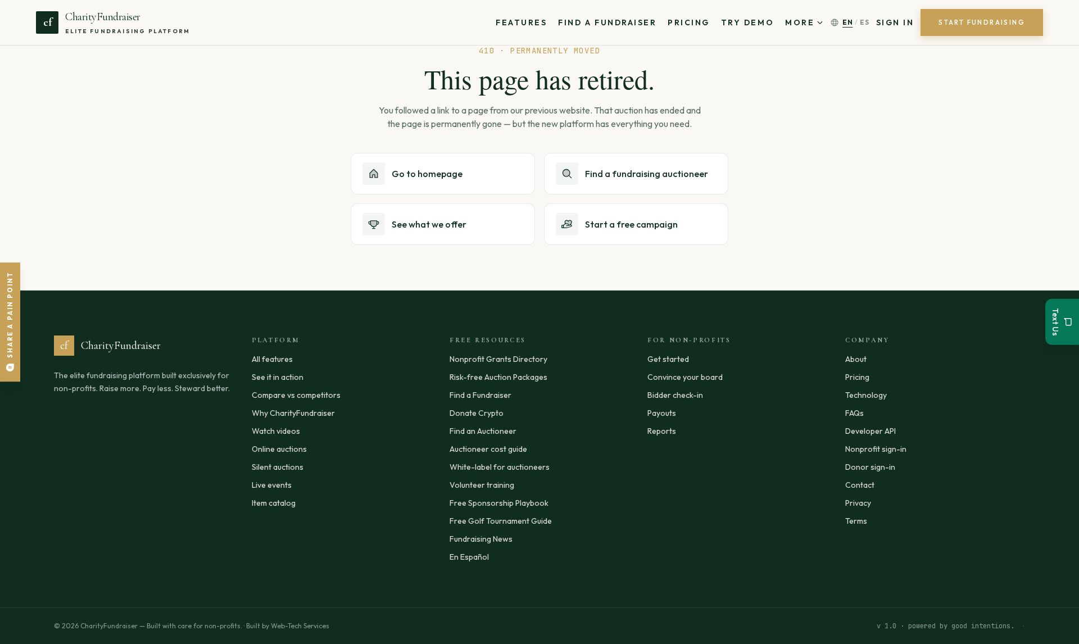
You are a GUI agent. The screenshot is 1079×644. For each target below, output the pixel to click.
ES (864, 22)
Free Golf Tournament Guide (501, 521)
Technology (866, 395)
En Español (469, 557)
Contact (859, 485)
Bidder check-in (675, 395)
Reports (661, 431)
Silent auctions (277, 467)
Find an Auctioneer (483, 431)
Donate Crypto (477, 413)
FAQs (854, 413)
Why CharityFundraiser (293, 413)
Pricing (689, 22)
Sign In (895, 22)
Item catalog (274, 503)
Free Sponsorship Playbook (499, 503)
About (856, 359)
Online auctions (279, 449)
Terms (856, 521)
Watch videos (276, 431)
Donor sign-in (870, 467)
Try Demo (747, 22)
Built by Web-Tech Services (287, 626)
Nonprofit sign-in (875, 449)
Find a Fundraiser (607, 22)
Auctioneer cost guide (488, 449)
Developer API (870, 431)
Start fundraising (982, 22)
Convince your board (685, 377)
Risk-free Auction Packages (498, 377)
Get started (668, 359)
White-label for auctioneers (500, 467)
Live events (272, 485)
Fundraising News (481, 539)
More (799, 22)
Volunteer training (482, 485)
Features (521, 22)
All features (272, 359)
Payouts (661, 413)
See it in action (277, 377)
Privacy (858, 503)
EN (847, 22)
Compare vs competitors (296, 395)
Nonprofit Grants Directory (498, 359)
